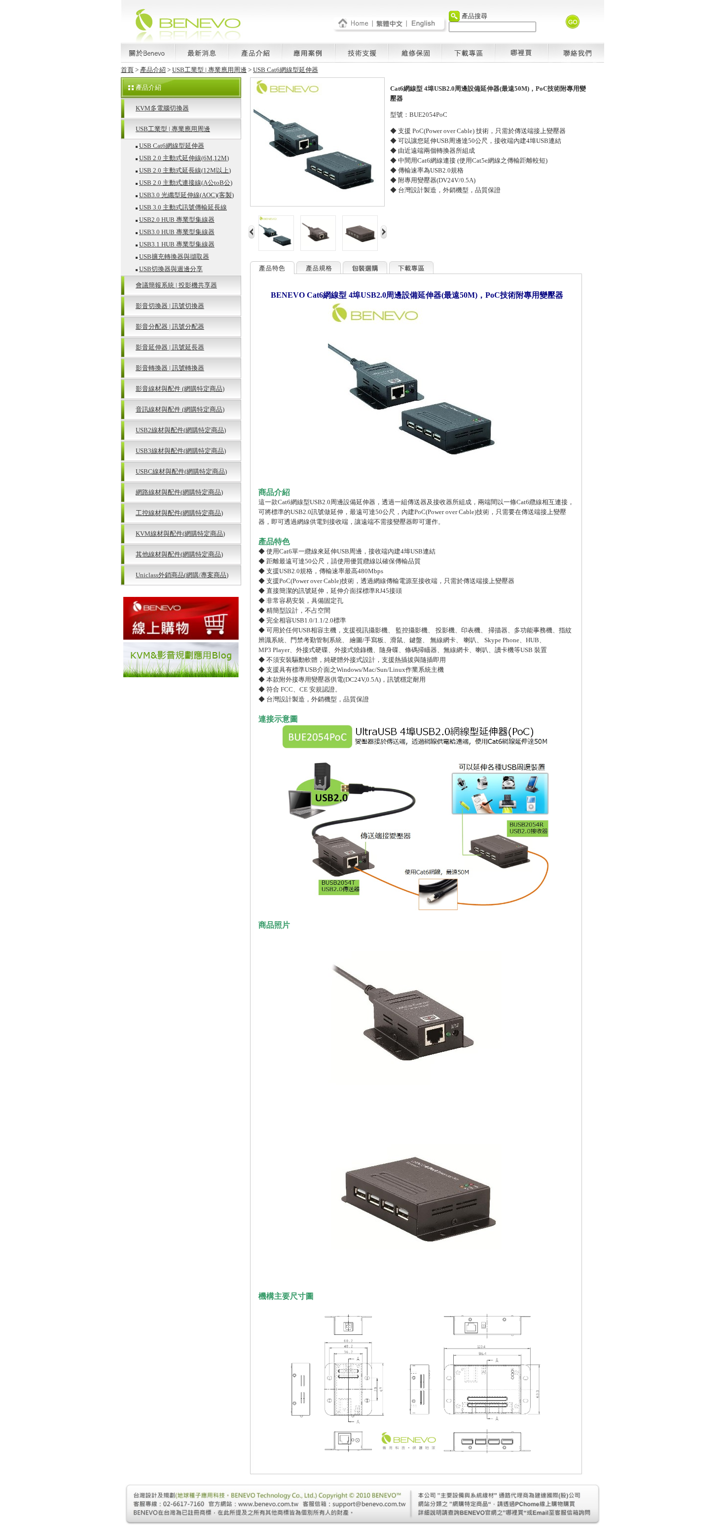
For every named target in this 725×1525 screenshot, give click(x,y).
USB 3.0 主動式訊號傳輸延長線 (183, 207)
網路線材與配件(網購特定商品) (179, 492)
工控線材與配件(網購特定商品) (179, 513)
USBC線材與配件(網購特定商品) (181, 471)
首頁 (127, 69)
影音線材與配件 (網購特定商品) (180, 388)
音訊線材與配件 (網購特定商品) (180, 409)
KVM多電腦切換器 (162, 108)
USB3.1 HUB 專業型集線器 (177, 244)
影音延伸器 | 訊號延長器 (170, 347)
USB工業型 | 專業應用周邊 (209, 69)
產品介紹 (153, 69)
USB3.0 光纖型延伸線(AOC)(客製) (186, 195)
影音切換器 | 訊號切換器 (170, 306)
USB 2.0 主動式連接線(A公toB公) (185, 182)
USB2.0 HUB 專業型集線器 (177, 219)
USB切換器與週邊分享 (171, 269)
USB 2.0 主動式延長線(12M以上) (185, 170)
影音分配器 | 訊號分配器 (170, 326)
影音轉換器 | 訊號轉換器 (170, 368)
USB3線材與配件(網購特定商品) (181, 450)
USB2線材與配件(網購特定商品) (181, 430)
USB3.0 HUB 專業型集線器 (177, 232)
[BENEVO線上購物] (181, 637)
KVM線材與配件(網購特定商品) (180, 533)
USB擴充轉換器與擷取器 (174, 256)
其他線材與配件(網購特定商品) (179, 554)
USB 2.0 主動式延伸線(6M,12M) (184, 158)
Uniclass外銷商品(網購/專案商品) (182, 575)
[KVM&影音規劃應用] (181, 674)
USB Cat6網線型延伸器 (285, 69)
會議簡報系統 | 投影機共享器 (176, 285)
